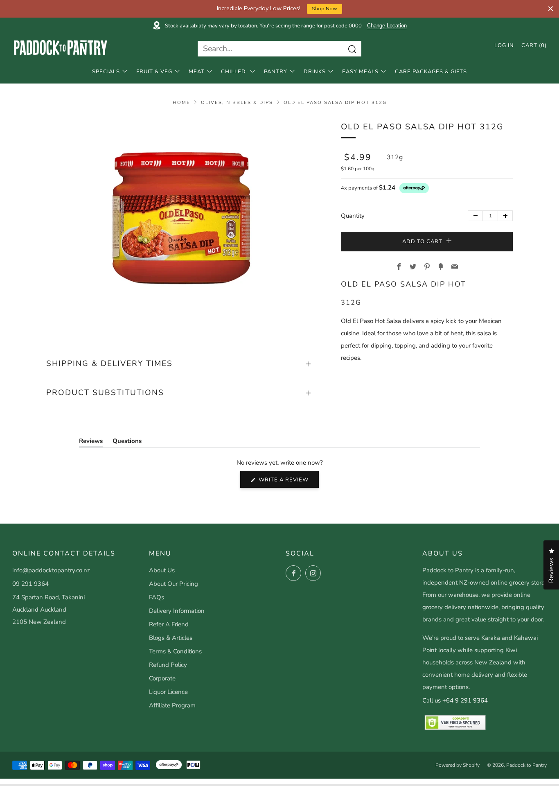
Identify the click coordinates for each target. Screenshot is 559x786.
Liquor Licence (168, 692)
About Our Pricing (173, 584)
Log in (504, 45)
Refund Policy (168, 665)
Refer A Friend (169, 624)
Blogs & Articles (170, 638)
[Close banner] (550, 9)
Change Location (387, 26)
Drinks (315, 71)
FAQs (156, 597)
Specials (106, 71)
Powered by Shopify (457, 765)
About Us (162, 570)
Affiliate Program (172, 705)
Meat (197, 71)
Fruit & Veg (154, 71)
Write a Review (288, 482)
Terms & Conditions (175, 651)
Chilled (234, 71)
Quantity (353, 216)
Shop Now (324, 8)
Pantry (275, 71)
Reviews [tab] (91, 442)
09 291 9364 (30, 584)
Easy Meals (360, 71)
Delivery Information (177, 611)
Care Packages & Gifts (431, 71)
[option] (181, 222)
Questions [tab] (127, 442)
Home (181, 102)
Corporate (162, 678)
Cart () (534, 45)
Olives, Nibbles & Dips (237, 102)
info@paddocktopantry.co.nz (51, 570)
